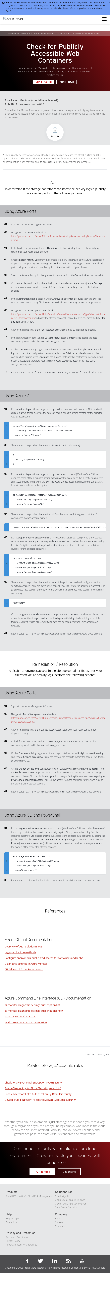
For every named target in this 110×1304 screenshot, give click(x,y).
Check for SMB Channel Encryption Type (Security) (34, 1082)
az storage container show (20, 1016)
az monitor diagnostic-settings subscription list (32, 1005)
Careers (59, 1222)
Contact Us (11, 1222)
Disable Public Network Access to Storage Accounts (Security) (40, 1099)
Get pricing (69, 1171)
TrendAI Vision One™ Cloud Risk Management (28, 8)
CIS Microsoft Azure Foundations (24, 969)
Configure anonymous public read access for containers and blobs (44, 958)
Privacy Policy (13, 1241)
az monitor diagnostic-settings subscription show (34, 1010)
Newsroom (60, 1226)
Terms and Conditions (17, 1237)
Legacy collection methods (20, 952)
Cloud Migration (63, 1196)
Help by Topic (12, 1218)
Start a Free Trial (44, 81)
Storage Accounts (47, 33)
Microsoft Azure (29, 33)
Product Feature (66, 81)
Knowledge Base (12, 33)
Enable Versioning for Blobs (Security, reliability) (33, 1088)
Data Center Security (66, 1207)
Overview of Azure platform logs (23, 946)
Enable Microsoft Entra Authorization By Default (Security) (38, 1094)
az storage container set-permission (26, 1022)
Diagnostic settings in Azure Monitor (26, 963)
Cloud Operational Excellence (70, 1200)
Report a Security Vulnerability (21, 1244)
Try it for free (42, 1171)
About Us (59, 1218)
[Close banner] (109, 2)
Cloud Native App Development (71, 1203)
